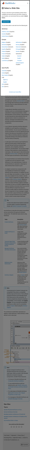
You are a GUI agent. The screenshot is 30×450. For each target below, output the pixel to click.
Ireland (3, 56)
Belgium (4, 42)
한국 (3, 86)
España (4, 49)
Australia (4, 70)
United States (5, 36)
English (19, 58)
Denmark (4, 44)
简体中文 (5, 79)
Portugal (18, 49)
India (3, 73)
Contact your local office (15, 92)
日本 (3, 84)
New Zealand (5, 75)
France (3, 53)
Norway (18, 44)
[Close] (28, 3)
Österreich (18, 47)
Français (19, 60)
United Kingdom (20, 62)
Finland (3, 51)
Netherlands (19, 42)
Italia (3, 58)
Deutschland (5, 47)
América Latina (5, 31)
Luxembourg (5, 60)
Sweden (18, 51)
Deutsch (19, 56)
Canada (4, 34)
